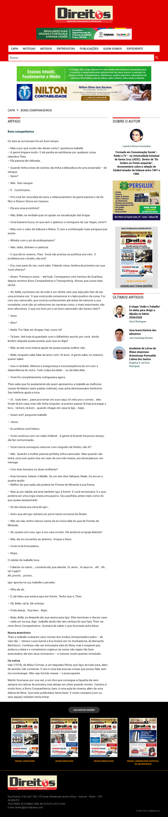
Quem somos (112, 48)
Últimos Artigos (128, 297)
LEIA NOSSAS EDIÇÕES (84, 710)
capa (12, 110)
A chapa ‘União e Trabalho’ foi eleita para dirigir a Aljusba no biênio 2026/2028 (144, 312)
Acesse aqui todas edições (136, 286)
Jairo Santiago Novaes (141, 337)
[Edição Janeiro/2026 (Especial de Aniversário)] (143, 737)
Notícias (29, 48)
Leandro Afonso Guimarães (136, 146)
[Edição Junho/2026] (136, 254)
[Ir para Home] (84, 14)
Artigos (46, 48)
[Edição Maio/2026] (64, 737)
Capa (14, 48)
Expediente (135, 48)
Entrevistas (66, 48)
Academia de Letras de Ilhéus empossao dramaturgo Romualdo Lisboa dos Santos (142, 353)
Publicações (89, 48)
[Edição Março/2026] (103, 737)
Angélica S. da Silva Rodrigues (139, 364)
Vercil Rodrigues (137, 321)
